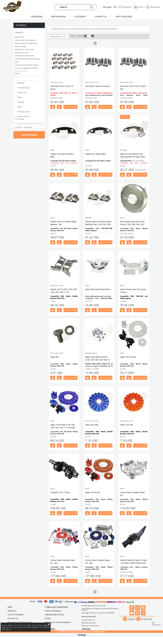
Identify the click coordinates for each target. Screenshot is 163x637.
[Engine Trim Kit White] (133, 333)
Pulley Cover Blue (91, 425)
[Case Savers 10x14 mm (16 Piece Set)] (133, 62)
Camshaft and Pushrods (24, 56)
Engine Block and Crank (24, 49)
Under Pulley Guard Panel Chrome (97, 289)
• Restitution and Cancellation (57, 622)
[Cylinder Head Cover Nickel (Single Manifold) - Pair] (64, 198)
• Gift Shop (86, 629)
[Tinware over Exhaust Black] (98, 130)
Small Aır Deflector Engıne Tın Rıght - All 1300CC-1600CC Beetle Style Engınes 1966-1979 (133, 563)
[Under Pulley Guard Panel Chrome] (98, 265)
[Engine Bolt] (64, 333)
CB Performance (23, 88)
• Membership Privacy (54, 614)
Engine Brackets (21, 71)
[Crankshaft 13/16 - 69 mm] (64, 469)
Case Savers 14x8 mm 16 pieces (97, 86)
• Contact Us (12, 618)
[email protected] (89, 616)
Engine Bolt (54, 357)
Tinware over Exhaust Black (95, 154)
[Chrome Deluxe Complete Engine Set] (133, 469)
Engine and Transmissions (25, 40)
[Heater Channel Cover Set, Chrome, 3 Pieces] (133, 265)
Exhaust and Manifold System (27, 65)
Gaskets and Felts (22, 52)
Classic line (21, 92)
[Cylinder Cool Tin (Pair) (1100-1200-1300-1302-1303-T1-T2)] (64, 265)
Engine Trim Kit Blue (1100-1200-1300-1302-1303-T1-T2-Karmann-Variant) (63, 428)
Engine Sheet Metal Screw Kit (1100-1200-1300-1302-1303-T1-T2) (97, 360)
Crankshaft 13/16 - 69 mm (60, 492)
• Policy (47, 618)
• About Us (11, 610)
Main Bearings (20, 46)
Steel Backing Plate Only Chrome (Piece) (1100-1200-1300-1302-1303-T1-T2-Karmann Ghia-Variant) (133, 224)
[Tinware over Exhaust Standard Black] (64, 130)
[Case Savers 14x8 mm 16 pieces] (98, 62)
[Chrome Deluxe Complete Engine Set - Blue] (98, 536)
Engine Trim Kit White (128, 357)
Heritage (20, 102)
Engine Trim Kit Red (92, 492)
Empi (19, 97)
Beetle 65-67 (20, 37)
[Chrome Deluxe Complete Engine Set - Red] (64, 536)
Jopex (19, 107)
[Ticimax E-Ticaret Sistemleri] (81, 635)
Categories (19, 32)
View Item (59, 107)
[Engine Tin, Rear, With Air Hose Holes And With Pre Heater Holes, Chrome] (133, 130)
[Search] (91, 7)
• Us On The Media (15, 614)
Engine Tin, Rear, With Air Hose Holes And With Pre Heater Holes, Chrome (132, 157)
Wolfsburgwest (23, 116)
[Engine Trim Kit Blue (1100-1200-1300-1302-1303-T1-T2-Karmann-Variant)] (64, 401)
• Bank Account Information (19, 622)
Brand (17, 73)
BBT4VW (20, 83)
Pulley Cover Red (126, 425)
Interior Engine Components (26, 43)
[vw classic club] (12, 7)
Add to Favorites (52, 107)
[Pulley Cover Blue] (98, 401)
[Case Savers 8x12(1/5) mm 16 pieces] (64, 62)
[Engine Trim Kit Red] (98, 469)
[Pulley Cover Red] (133, 401)
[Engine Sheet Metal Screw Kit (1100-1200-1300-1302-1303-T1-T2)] (98, 333)
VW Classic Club (23, 111)
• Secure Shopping (52, 610)
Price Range (19, 119)
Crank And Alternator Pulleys (26, 68)
